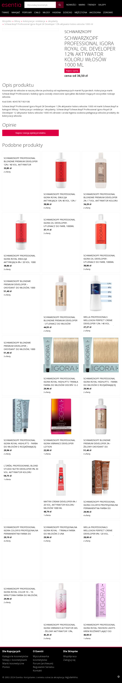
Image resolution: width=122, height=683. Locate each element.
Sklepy (102, 4)
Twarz (5, 12)
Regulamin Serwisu (43, 667)
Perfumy (27, 12)
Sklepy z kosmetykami (14, 660)
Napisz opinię (72, 70)
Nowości (71, 4)
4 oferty (86, 515)
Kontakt (37, 670)
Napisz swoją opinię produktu (30, 132)
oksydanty (53, 21)
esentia (11, 4)
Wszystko (6, 21)
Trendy (91, 4)
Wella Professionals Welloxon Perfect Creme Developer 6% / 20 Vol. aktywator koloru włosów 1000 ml (99, 533)
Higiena (56, 12)
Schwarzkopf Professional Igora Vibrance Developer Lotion (59, 443)
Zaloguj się (69, 660)
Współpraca (69, 656)
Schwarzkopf (78, 31)
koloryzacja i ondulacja (34, 21)
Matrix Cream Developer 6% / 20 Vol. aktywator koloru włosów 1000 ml (60, 504)
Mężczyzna (81, 12)
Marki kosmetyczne (13, 663)
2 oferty (7, 171)
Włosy (46, 12)
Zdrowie (108, 12)
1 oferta (47, 454)
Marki (82, 4)
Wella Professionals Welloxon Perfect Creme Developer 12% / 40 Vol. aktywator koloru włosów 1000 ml (99, 323)
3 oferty (47, 207)
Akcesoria (95, 12)
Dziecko (67, 12)
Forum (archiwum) (43, 663)
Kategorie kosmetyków (15, 656)
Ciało (37, 12)
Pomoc (6, 667)
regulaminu (71, 677)
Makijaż (15, 12)
